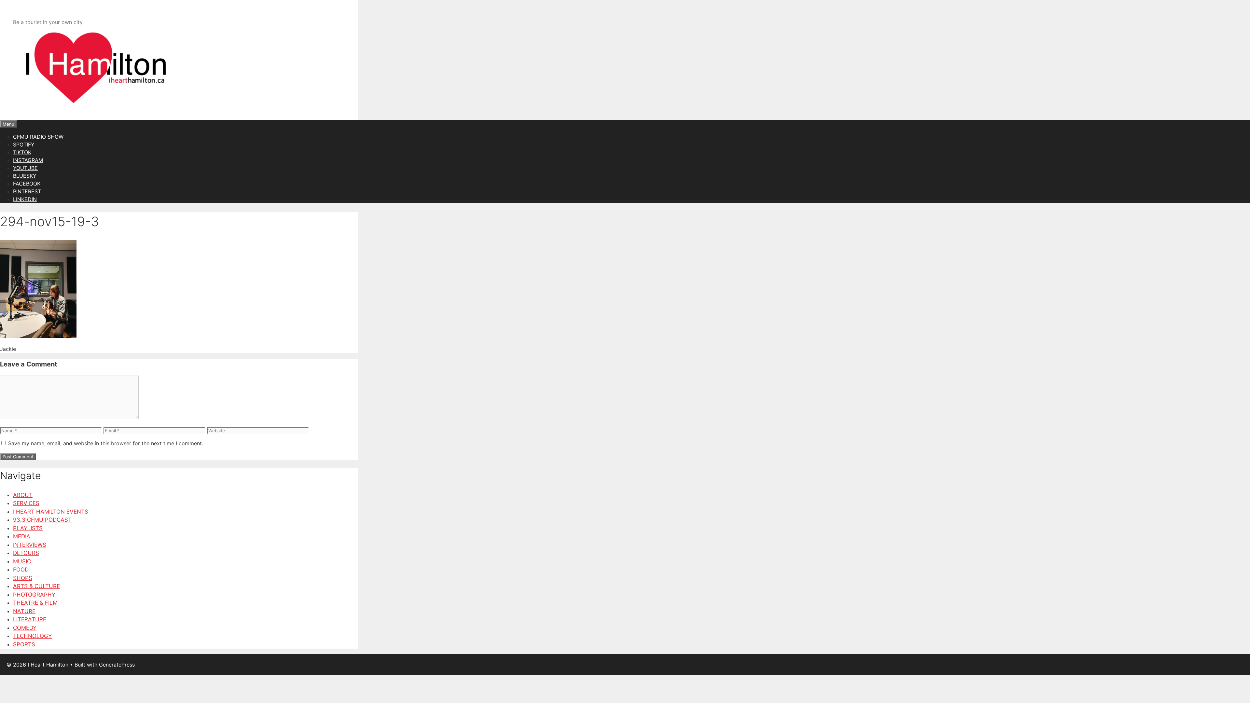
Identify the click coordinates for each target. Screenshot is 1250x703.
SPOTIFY (24, 144)
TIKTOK (22, 152)
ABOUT (23, 495)
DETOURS (26, 553)
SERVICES (26, 503)
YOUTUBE (25, 168)
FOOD (21, 569)
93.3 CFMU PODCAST (42, 520)
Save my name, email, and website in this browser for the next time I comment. (105, 443)
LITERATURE (29, 619)
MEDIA (21, 536)
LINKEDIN (25, 199)
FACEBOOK (26, 183)
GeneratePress (117, 664)
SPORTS (24, 644)
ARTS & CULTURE (36, 586)
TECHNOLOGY (32, 636)
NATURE (24, 611)
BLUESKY (24, 175)
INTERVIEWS (29, 545)
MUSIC (22, 561)
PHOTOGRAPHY (34, 594)
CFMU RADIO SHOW (38, 136)
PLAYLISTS (28, 528)
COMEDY (24, 628)
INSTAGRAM (28, 160)
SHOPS (22, 578)
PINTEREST (27, 191)
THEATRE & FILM (35, 603)
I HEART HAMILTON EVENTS (50, 511)
